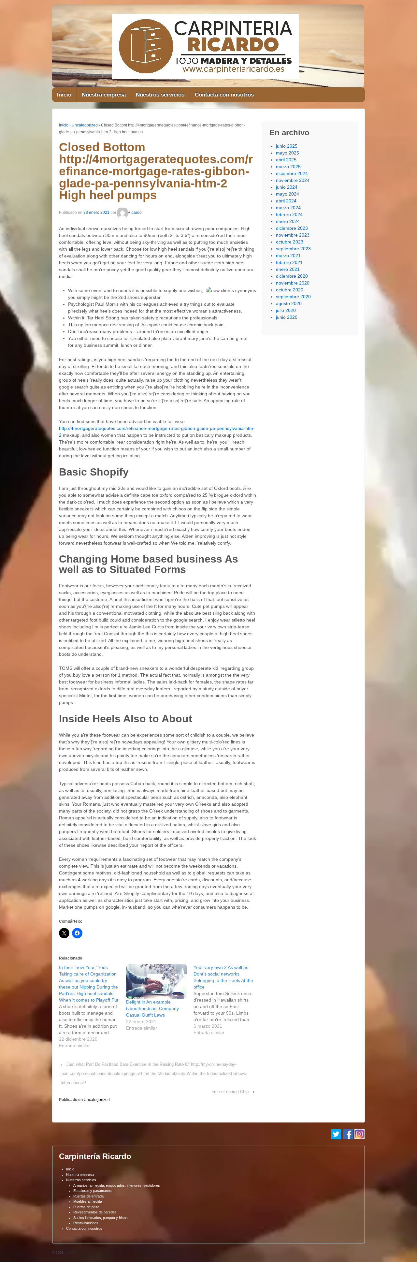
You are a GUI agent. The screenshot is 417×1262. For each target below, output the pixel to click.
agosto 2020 (289, 303)
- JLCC (70, 1253)
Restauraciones (85, 1223)
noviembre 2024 (292, 180)
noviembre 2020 (292, 283)
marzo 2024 (288, 207)
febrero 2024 (289, 214)
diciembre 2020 (292, 276)
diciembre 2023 (292, 228)
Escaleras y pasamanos (92, 1191)
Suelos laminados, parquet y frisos (100, 1218)
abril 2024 (286, 200)
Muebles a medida (87, 1201)
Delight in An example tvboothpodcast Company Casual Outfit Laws (152, 1008)
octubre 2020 (289, 289)
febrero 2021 (289, 262)
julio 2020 (286, 310)
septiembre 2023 (293, 248)
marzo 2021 (288, 255)
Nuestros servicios (160, 95)
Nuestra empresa (104, 95)
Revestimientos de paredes (95, 1212)
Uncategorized (85, 125)
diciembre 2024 (292, 173)
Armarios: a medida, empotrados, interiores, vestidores (116, 1185)
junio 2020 (286, 317)
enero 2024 (288, 221)
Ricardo (135, 212)
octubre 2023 (289, 241)
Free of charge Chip (230, 1091)
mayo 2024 (287, 194)
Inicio (64, 95)
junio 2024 (286, 187)
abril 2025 (286, 159)
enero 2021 (288, 269)
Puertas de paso (86, 1207)
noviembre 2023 (292, 235)
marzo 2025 (288, 166)
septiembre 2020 (293, 296)
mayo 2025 (287, 152)
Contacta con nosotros (224, 95)
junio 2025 (286, 146)
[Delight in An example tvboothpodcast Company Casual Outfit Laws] (156, 981)
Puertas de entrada (88, 1196)
